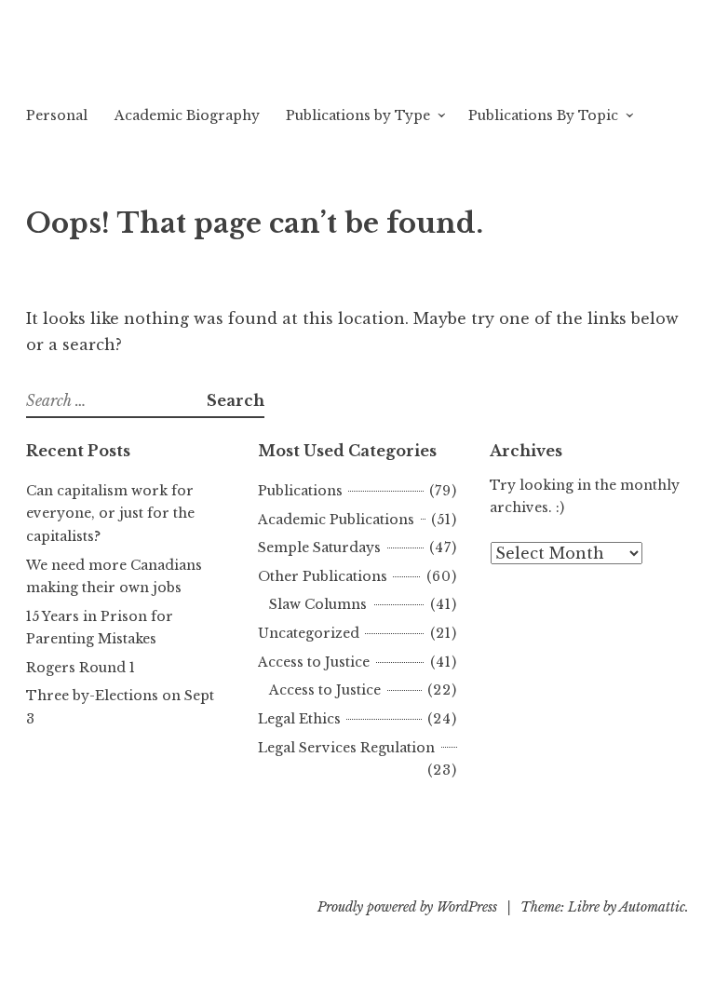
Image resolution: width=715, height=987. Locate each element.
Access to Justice (314, 662)
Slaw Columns (318, 604)
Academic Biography (187, 115)
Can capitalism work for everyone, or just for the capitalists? (110, 513)
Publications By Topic (543, 115)
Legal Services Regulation (346, 747)
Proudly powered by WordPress (407, 907)
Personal (57, 115)
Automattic (652, 907)
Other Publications (322, 576)
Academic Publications (336, 519)
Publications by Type (358, 115)
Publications (300, 490)
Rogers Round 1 (80, 667)
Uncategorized (308, 633)
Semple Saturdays (319, 547)
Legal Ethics (299, 718)
